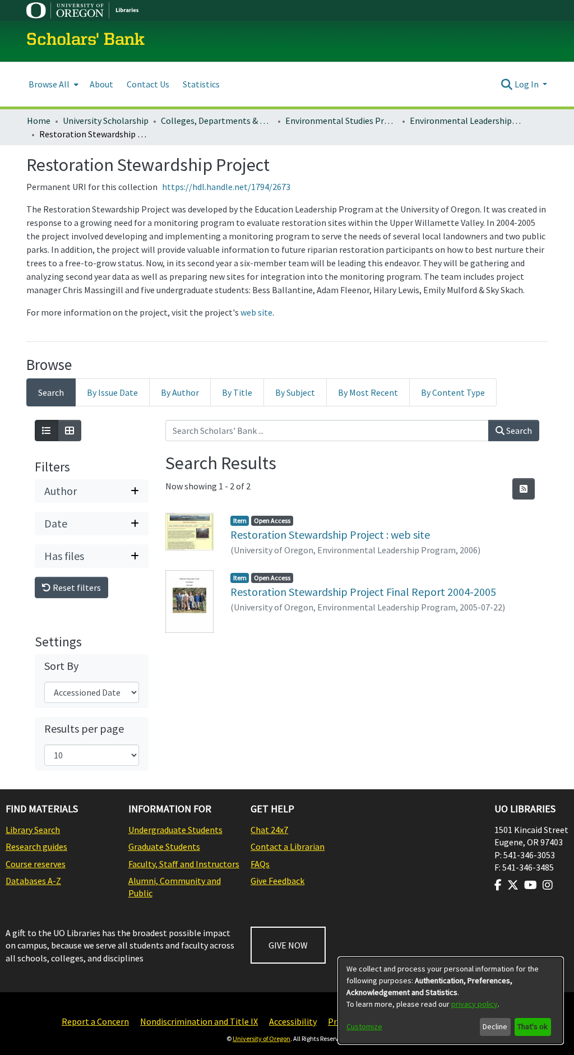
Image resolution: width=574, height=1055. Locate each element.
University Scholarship (106, 120)
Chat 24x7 (269, 829)
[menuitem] (52, 84)
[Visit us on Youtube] (530, 885)
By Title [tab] (237, 392)
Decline (495, 1026)
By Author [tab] (180, 392)
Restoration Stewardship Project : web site (330, 535)
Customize (364, 1026)
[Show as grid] (69, 430)
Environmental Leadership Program (466, 120)
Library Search (33, 829)
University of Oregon (261, 1038)
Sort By (61, 666)
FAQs (260, 863)
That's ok (532, 1026)
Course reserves (36, 863)
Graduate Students (164, 846)
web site (256, 312)
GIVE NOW (288, 945)
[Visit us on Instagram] (548, 885)
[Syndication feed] (523, 488)
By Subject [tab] (295, 392)
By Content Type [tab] (453, 392)
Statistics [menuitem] (201, 84)
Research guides (36, 846)
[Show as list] (46, 430)
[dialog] (451, 1000)
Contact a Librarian (288, 846)
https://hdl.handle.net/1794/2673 (226, 186)
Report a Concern (95, 1021)
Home (38, 120)
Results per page (84, 728)
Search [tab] (51, 392)
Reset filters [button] (76, 587)
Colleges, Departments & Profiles (217, 120)
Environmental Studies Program (341, 120)
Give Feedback (277, 880)
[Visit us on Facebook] (498, 885)
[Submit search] (507, 84)
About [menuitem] (101, 84)
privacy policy (474, 1004)
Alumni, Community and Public (174, 887)
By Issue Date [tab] (112, 392)
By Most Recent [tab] (368, 392)
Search (518, 430)
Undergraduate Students (175, 829)
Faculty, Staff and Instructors (183, 863)
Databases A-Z (33, 880)
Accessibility (293, 1021)
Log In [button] (527, 84)
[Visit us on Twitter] (513, 885)
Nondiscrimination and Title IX (199, 1021)
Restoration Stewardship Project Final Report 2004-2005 (363, 592)
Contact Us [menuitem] (148, 84)
